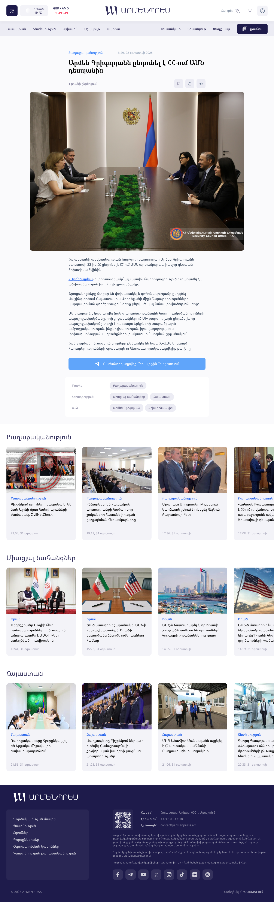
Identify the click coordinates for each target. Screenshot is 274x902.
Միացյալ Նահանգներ (129, 397)
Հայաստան (16, 29)
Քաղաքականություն (128, 385)
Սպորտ (113, 29)
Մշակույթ (92, 29)
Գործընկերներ (26, 839)
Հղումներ (20, 832)
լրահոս (256, 29)
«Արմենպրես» (80, 279)
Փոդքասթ (221, 29)
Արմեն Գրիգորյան (126, 408)
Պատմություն (24, 825)
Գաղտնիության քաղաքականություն (44, 853)
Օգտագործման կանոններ (36, 846)
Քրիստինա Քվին (161, 408)
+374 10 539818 (172, 819)
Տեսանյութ (197, 29)
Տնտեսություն (44, 29)
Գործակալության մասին (34, 819)
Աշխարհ (70, 29)
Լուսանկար (171, 29)
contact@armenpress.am (179, 825)
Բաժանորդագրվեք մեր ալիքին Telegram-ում (141, 363)
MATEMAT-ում (253, 892)
